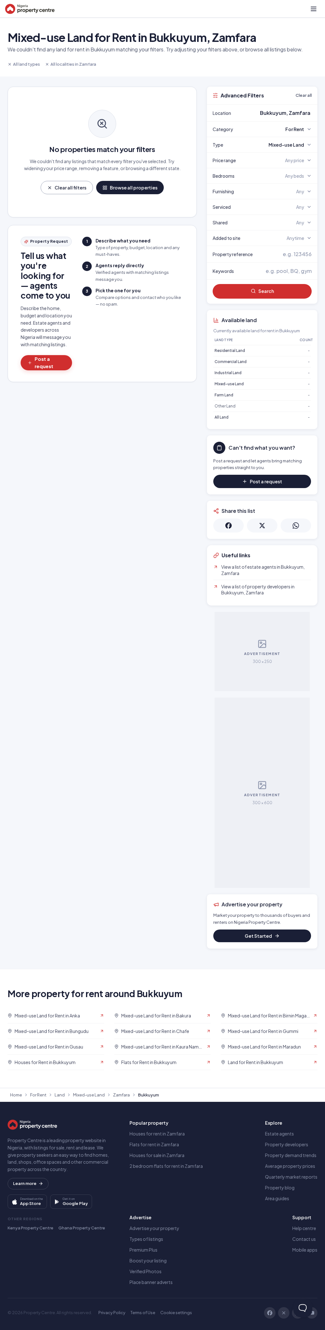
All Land (222, 417)
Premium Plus (143, 1250)
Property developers (286, 1144)
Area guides (277, 1198)
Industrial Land (228, 372)
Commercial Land (231, 361)
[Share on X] (262, 526)
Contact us (304, 1239)
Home (16, 1094)
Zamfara (121, 1094)
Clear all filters (70, 187)
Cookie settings (176, 1312)
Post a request (44, 362)
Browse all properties (133, 187)
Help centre (304, 1228)
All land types (26, 64)
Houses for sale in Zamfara (156, 1155)
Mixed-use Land (229, 383)
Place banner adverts (151, 1282)
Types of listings (146, 1239)
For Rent (38, 1094)
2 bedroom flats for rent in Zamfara (166, 1166)
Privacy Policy (111, 1312)
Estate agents (279, 1133)
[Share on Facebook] (228, 526)
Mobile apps (304, 1250)
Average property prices (290, 1166)
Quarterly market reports (291, 1177)
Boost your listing (148, 1260)
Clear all (303, 95)
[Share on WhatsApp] (296, 526)
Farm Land (224, 395)
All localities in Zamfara (73, 64)
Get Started (258, 936)
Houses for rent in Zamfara (157, 1133)
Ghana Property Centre (81, 1227)
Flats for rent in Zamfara (154, 1144)
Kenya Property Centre (30, 1227)
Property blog (280, 1187)
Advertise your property (154, 1228)
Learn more (24, 1183)
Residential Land (230, 350)
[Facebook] (269, 1313)
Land (60, 1094)
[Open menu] (313, 9)
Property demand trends (290, 1155)
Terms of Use (142, 1312)
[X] (283, 1313)
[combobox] (277, 113)
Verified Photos (145, 1271)
